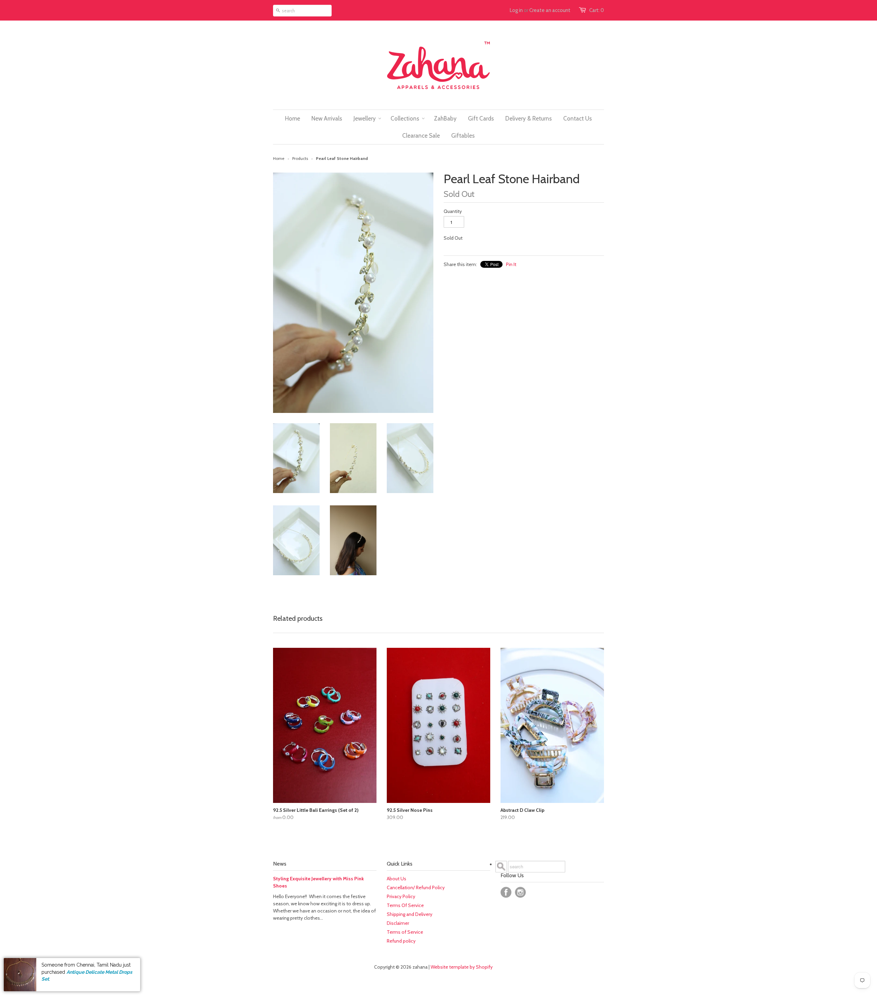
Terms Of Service (405, 905)
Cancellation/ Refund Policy (416, 887)
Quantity (453, 211)
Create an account (549, 10)
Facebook (506, 892)
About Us (396, 879)
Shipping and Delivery (409, 914)
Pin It (511, 264)
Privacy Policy (401, 896)
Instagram (520, 892)
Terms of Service (405, 932)
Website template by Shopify (462, 967)
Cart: (596, 10)
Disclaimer (398, 923)
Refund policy (401, 941)
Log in (516, 10)
